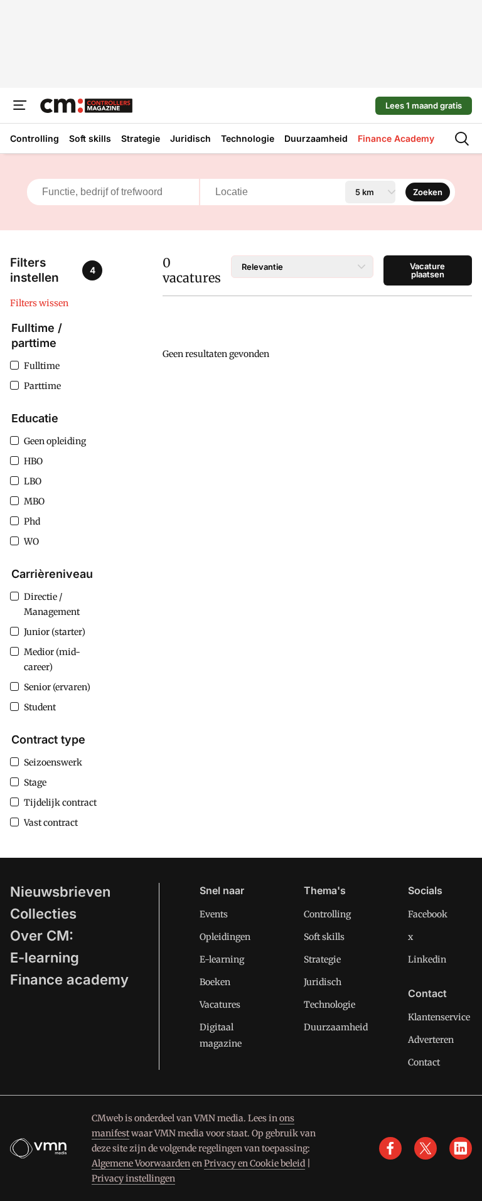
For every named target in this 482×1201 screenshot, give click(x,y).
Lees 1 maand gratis (423, 105)
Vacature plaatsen (427, 270)
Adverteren (431, 1039)
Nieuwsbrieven (60, 891)
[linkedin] (460, 1148)
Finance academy (69, 979)
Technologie (329, 1004)
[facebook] (390, 1148)
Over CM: (41, 935)
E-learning (44, 957)
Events (214, 914)
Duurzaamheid (336, 1027)
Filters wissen (39, 303)
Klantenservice (439, 1017)
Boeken (215, 982)
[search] (462, 138)
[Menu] (20, 105)
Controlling (327, 914)
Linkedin (427, 959)
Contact (424, 1062)
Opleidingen (225, 936)
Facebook (427, 914)
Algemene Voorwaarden (141, 1163)
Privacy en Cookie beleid (254, 1163)
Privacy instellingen (133, 1178)
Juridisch (322, 982)
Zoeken (427, 192)
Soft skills (324, 936)
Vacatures (220, 1004)
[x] (425, 1148)
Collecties (43, 913)
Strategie (322, 959)
